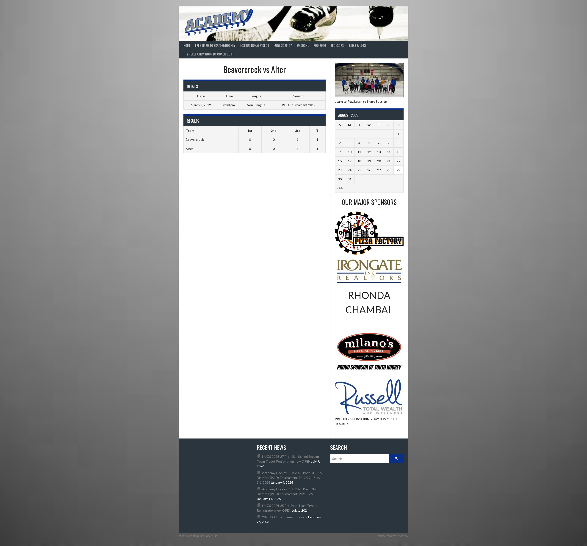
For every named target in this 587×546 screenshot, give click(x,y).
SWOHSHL (302, 45)
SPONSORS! (337, 45)
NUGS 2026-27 (283, 45)
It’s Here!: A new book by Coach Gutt (208, 54)
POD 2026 (319, 45)
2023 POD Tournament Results (284, 517)
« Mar (341, 188)
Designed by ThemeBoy (392, 536)
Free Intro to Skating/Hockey (215, 45)
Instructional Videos (254, 45)
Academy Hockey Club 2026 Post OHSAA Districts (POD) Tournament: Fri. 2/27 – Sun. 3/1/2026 (289, 477)
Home (187, 45)
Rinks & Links (357, 45)
